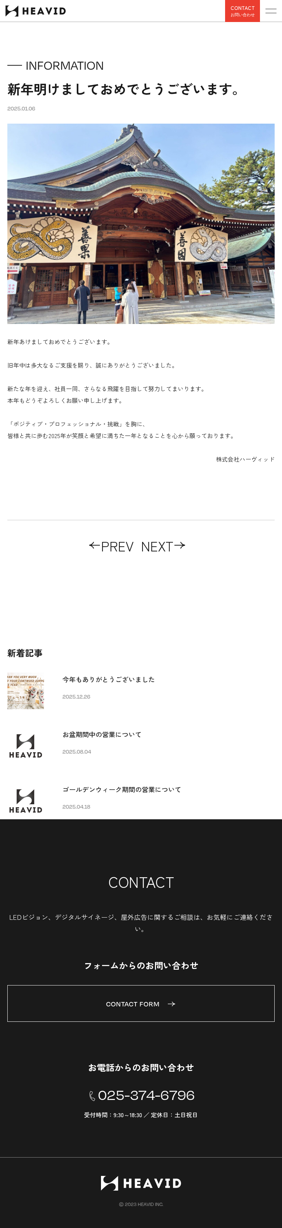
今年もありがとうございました (108, 679)
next (157, 545)
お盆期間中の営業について (102, 734)
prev (117, 545)
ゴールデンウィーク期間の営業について (121, 789)
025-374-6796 (146, 1095)
